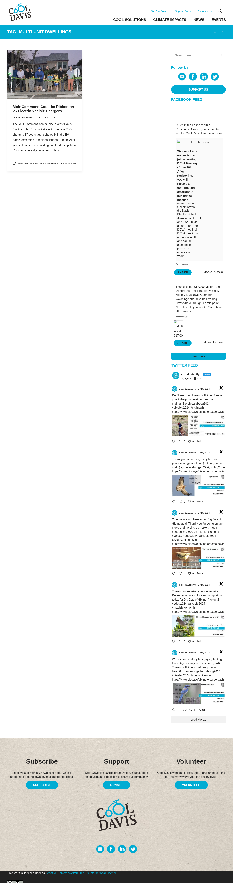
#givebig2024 (181, 407)
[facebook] (193, 76)
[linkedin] (204, 76)
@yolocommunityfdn (185, 539)
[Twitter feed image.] (198, 425)
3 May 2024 (204, 389)
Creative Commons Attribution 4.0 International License (81, 873)
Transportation (68, 164)
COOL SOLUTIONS (129, 20)
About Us (203, 11)
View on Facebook (213, 272)
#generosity (187, 663)
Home (216, 32)
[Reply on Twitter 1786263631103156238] (174, 502)
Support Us (181, 11)
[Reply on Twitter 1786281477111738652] (174, 441)
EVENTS (219, 20)
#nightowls (197, 407)
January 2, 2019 (45, 117)
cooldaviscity (187, 388)
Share (182, 272)
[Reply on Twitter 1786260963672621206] (174, 574)
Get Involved (158, 11)
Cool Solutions (37, 164)
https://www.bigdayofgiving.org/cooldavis (198, 411)
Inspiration (52, 164)
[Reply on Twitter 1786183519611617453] (174, 642)
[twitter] (215, 76)
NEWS (198, 20)
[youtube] (182, 76)
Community (22, 164)
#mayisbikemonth (183, 607)
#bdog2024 (203, 403)
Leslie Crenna (25, 117)
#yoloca (190, 403)
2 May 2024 (204, 585)
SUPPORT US (198, 89)
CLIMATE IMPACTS (169, 20)
